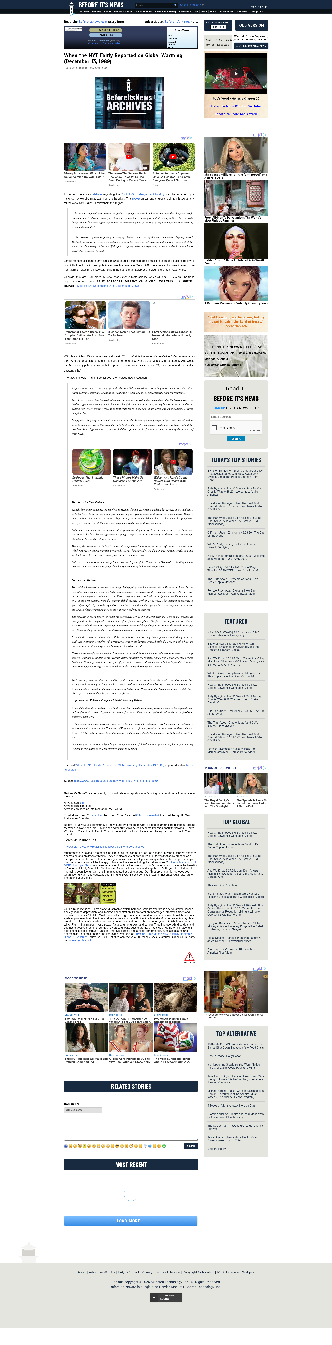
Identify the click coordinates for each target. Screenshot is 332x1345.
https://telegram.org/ (252, 353)
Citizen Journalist (147, 815)
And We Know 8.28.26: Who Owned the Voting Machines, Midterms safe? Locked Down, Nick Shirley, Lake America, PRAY (236, 661)
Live (195, 11)
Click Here (96, 815)
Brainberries (70, 343)
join (81, 802)
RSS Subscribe (228, 1272)
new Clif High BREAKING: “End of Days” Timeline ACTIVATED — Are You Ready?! (233, 569)
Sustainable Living (165, 11)
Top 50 (214, 11)
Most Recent (227, 11)
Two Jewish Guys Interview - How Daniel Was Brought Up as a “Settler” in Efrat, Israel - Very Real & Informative (236, 1079)
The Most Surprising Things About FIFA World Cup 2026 (172, 1060)
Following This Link (80, 940)
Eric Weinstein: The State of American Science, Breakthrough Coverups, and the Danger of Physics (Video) (233, 646)
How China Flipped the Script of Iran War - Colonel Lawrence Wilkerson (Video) (233, 686)
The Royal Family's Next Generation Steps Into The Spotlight (219, 803)
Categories (256, 11)
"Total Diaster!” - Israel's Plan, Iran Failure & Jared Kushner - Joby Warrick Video (234, 939)
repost (136, 198)
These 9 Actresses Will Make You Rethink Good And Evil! (86, 1060)
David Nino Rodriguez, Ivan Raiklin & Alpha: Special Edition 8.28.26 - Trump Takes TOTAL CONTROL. (235, 506)
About (82, 1272)
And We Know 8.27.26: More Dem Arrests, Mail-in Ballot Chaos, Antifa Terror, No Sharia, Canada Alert (235, 873)
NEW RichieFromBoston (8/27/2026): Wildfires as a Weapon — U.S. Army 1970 (236, 557)
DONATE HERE (218, 27)
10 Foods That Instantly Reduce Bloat (87, 479)
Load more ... (131, 1221)
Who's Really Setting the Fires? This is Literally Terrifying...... (231, 546)
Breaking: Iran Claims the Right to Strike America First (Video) (232, 951)
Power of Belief (143, 11)
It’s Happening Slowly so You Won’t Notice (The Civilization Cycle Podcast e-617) (234, 1066)
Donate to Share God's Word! (236, 114)
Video (204, 11)
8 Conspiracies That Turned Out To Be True (129, 334)
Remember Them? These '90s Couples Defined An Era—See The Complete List (84, 335)
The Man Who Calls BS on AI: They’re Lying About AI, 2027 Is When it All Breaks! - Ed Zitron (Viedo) (234, 521)
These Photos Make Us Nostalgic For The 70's (128, 479)
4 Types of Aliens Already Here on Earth (232, 1105)
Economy (96, 11)
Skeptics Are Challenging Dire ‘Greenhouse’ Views (108, 285)
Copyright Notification (198, 1272)
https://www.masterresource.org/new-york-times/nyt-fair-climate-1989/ (116, 780)
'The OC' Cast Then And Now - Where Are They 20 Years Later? (130, 1020)
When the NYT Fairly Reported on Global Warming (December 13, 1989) (119, 765)
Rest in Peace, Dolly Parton (224, 1056)
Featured (84, 11)
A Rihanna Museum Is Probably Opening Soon (236, 303)
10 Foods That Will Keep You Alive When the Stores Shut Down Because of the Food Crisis (236, 1046)
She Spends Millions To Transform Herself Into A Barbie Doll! (235, 176)
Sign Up (262, 6)
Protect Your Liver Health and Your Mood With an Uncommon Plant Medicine (236, 1116)
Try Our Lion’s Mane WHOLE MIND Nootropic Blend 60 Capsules (104, 846)
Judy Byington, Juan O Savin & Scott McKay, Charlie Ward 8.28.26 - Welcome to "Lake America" (235, 491)
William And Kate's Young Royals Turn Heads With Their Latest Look (171, 481)
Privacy (147, 1272)
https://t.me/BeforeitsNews (223, 365)
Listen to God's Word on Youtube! (236, 106)
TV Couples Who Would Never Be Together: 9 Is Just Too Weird (234, 1016)
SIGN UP (219, 408)
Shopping (242, 11)
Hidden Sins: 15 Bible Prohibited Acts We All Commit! (234, 261)
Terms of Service (167, 1272)
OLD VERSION (251, 25)
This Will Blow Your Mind (223, 885)
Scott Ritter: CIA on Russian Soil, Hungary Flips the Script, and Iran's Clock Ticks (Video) (236, 895)
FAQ (121, 1272)
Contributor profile (97, 43)
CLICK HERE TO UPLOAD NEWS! (251, 46)
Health (108, 11)
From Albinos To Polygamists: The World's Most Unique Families (232, 219)
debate (97, 194)
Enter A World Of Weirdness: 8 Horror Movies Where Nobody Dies (172, 335)
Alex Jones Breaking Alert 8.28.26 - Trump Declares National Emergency (233, 634)
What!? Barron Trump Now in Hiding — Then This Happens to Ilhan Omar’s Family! (235, 675)
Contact (133, 1272)
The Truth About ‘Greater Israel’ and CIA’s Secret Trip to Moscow (233, 580)
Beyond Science (123, 11)
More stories (114, 43)
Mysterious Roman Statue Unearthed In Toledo (171, 1020)
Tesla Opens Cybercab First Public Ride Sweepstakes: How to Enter (232, 1139)
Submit (236, 438)
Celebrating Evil (217, 1148)
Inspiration (184, 11)
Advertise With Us (102, 1272)
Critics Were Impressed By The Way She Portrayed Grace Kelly (129, 1060)
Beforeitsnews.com (93, 22)
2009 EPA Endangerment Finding (143, 194)
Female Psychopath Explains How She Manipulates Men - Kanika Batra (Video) (232, 592)
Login (253, 6)
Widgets (248, 1272)
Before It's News (101, 4)
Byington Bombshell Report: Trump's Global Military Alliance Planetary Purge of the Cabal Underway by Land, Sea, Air (235, 926)
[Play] (236, 74)
